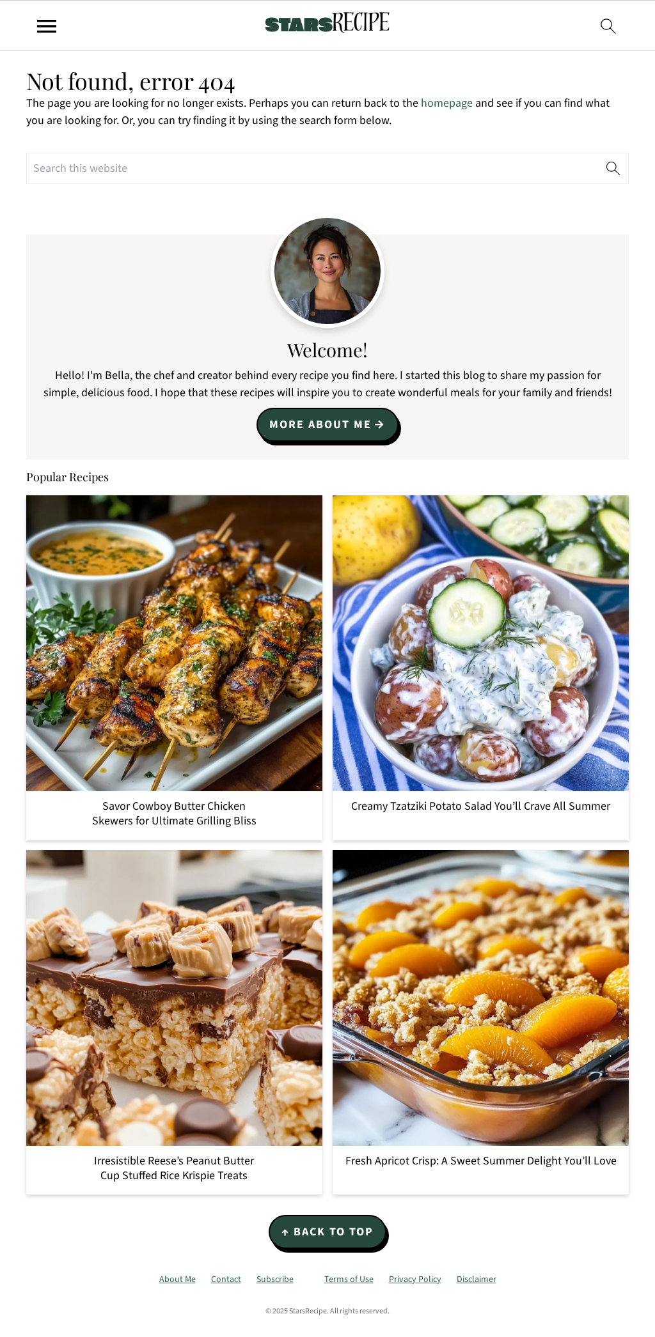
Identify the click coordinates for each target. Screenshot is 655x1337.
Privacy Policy (415, 1279)
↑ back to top (327, 1232)
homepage (447, 103)
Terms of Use (349, 1279)
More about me (320, 425)
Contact (226, 1279)
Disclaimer (476, 1279)
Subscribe (275, 1279)
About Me (177, 1279)
